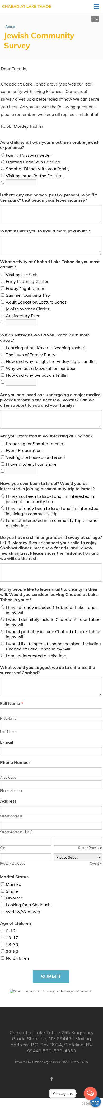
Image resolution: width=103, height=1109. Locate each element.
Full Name (11, 703)
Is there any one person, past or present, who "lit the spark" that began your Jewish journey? (48, 197)
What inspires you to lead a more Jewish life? (45, 230)
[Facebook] (51, 1079)
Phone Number (15, 762)
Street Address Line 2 (16, 832)
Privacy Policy (78, 1062)
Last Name (8, 731)
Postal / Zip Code (12, 863)
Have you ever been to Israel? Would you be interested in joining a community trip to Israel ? (47, 486)
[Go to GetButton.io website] (90, 1103)
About (10, 26)
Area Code (8, 777)
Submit (51, 976)
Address (8, 801)
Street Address (11, 816)
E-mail (6, 742)
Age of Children (15, 923)
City (3, 848)
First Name (8, 718)
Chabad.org (40, 1062)
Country (96, 863)
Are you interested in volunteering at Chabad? (46, 436)
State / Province (90, 848)
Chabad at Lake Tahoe (26, 6)
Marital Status (14, 876)
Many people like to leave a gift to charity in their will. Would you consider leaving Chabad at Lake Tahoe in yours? (49, 594)
